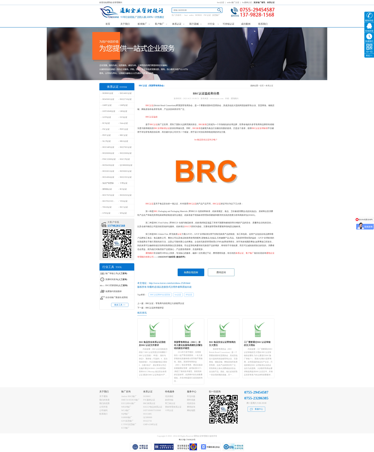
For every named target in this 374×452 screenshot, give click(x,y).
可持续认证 (228, 24)
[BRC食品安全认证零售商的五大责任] (223, 338)
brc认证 (178, 295)
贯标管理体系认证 (173, 407)
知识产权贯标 (108, 183)
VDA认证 (124, 201)
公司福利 (103, 410)
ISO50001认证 (126, 171)
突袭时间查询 (116, 279)
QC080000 (147, 417)
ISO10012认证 (108, 171)
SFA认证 (123, 213)
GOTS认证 (106, 117)
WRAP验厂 (126, 407)
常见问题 (191, 396)
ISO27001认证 (126, 147)
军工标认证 (170, 403)
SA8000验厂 (126, 417)
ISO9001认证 (107, 93)
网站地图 (191, 410)
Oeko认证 (124, 123)
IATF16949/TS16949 (152, 410)
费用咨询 (191, 407)
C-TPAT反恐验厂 (128, 424)
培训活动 (191, 403)
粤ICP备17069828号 (187, 440)
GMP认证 (124, 105)
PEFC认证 (124, 129)
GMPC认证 (107, 105)
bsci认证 (220, 2)
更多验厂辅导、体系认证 (264, 2)
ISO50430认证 (108, 165)
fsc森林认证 (247, 2)
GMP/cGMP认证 (150, 424)
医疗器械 (195, 24)
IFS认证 (189, 295)
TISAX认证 (107, 207)
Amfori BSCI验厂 (129, 396)
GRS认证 (123, 111)
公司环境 (103, 407)
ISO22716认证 (126, 99)
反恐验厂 (216, 15)
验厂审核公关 (116, 273)
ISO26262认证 (126, 195)
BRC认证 (124, 135)
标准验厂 (144, 24)
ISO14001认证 (126, 93)
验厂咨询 (126, 391)
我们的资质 (104, 400)
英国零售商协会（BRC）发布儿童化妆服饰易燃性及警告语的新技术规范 (188, 345)
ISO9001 (198, 15)
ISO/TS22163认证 (109, 201)
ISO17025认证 (108, 195)
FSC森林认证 (149, 400)
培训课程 (169, 396)
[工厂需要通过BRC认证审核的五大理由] (258, 338)
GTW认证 (106, 213)
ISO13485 (147, 414)
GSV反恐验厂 (127, 421)
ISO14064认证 (108, 177)
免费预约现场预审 (113, 291)
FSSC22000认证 (109, 159)
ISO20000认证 (108, 153)
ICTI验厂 (125, 428)
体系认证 (178, 24)
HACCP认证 (125, 159)
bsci (186, 15)
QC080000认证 (126, 165)
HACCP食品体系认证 (152, 407)
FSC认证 (207, 15)
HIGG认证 (124, 141)
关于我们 (125, 24)
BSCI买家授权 (116, 285)
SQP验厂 (125, 414)
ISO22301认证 (126, 177)
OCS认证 (123, 117)
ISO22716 (147, 421)
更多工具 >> (119, 305)
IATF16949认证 (108, 111)
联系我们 (263, 24)
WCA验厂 (125, 410)
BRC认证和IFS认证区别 (160, 295)
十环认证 (123, 183)
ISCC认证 (124, 207)
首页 (107, 24)
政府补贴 (169, 400)
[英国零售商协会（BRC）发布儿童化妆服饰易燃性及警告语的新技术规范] (188, 338)
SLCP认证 (106, 141)
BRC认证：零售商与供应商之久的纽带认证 (165, 303)
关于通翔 (103, 396)
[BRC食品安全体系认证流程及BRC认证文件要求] (153, 338)
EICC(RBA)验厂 (128, 403)
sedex (191, 15)
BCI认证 (123, 189)
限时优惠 (191, 400)
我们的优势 (104, 403)
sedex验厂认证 (233, 2)
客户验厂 (161, 24)
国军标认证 (107, 189)
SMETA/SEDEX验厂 (130, 400)
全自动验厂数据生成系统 (116, 297)
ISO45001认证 (108, 99)
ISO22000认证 (126, 153)
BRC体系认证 (149, 403)
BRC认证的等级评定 (155, 308)
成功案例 (245, 24)
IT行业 (213, 24)
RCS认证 (106, 123)
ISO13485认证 (108, 147)
